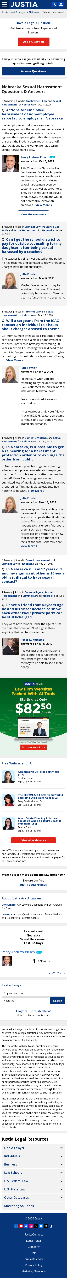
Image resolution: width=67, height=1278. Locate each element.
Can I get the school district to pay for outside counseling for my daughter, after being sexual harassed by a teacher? (32, 245)
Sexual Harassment (25, 230)
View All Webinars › (33, 840)
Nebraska (34, 12)
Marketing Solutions (19, 1206)
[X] (46, 1226)
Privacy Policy (33, 1265)
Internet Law (33, 311)
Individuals (12, 1156)
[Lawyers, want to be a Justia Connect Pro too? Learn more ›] (52, 157)
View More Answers (33, 214)
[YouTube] (21, 1226)
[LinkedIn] (16, 1226)
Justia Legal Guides (33, 884)
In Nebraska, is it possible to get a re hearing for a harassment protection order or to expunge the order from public (33, 453)
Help (33, 1253)
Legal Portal (33, 1240)
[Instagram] (31, 1226)
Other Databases (16, 1197)
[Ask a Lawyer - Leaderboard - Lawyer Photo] (7, 961)
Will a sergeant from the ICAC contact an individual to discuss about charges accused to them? (30, 324)
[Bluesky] (41, 1226)
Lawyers (7, 914)
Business (10, 1164)
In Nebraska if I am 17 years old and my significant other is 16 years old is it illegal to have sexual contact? (33, 575)
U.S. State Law (14, 1189)
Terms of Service (33, 1259)
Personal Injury (34, 592)
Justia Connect (33, 1234)
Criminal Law (33, 226)
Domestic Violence (36, 437)
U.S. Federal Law (16, 1181)
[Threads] (36, 1226)
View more (57, 972)
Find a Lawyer (12, 985)
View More (43, 205)
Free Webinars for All (17, 763)
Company (34, 1246)
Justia (5, 12)
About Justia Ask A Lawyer (21, 898)
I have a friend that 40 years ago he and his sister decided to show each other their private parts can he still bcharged (33, 610)
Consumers (9, 904)
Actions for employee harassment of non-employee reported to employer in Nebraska (32, 114)
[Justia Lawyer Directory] (51, 1226)
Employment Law (36, 101)
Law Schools (13, 1172)
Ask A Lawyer (18, 12)
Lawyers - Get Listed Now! (33, 1011)
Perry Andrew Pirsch (18, 952)
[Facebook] (26, 1226)
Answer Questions (33, 71)
